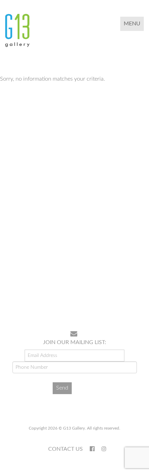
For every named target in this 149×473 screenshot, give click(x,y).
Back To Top (126, 303)
